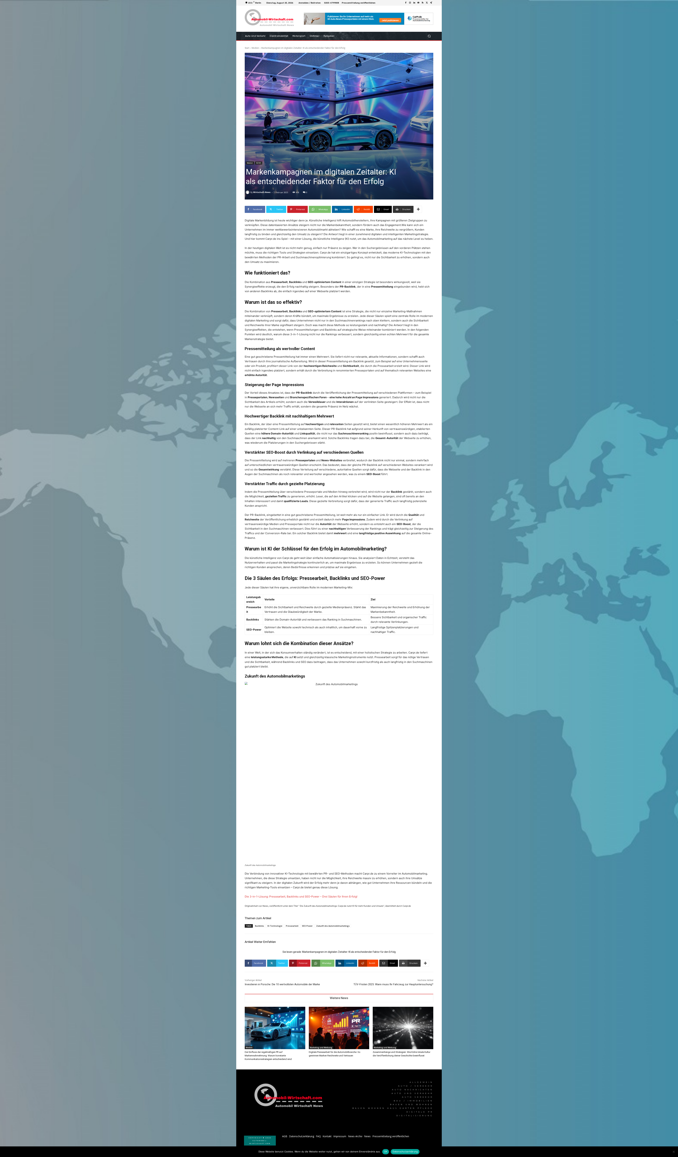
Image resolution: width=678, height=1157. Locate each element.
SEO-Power (307, 926)
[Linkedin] (414, 3)
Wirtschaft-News (261, 192)
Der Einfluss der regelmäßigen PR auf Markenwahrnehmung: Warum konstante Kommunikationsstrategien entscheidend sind (268, 1055)
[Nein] (673, 1151)
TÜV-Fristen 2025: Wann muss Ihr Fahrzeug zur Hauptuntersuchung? (393, 984)
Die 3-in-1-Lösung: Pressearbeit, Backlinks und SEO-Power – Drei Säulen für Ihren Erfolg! (301, 896)
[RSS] (423, 3)
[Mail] (418, 3)
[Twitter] (427, 3)
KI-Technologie (274, 926)
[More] (418, 209)
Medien (255, 47)
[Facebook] (406, 3)
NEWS (258, 163)
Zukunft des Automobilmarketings (333, 926)
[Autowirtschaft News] (270, 18)
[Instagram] (410, 3)
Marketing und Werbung (321, 1047)
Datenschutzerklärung (405, 1151)
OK (385, 1151)
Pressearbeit (292, 926)
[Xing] (431, 3)
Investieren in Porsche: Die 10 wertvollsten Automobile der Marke (282, 984)
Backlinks (259, 926)
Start (247, 47)
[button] (429, 36)
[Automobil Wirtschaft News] (290, 1097)
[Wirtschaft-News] (248, 192)
